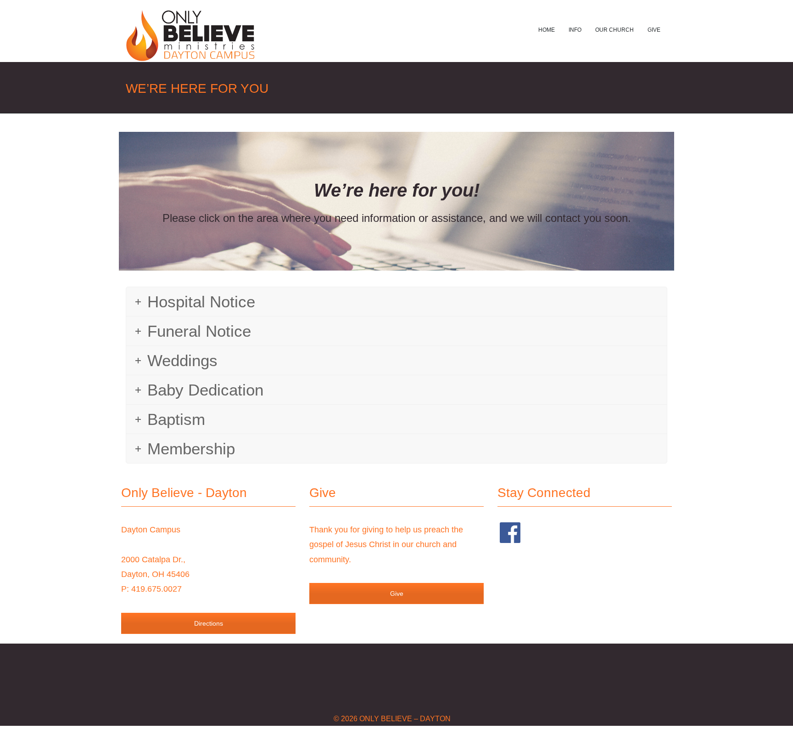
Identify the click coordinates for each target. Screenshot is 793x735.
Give (654, 30)
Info (575, 30)
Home (546, 30)
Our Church (614, 30)
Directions (208, 623)
